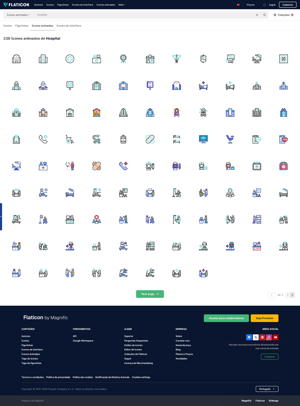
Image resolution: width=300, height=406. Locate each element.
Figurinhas (63, 4)
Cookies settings (141, 377)
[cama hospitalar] (203, 85)
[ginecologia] (230, 139)
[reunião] (123, 193)
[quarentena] (176, 139)
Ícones (50, 4)
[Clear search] (257, 15)
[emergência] (123, 166)
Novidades (181, 358)
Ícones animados (106, 4)
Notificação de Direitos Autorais (112, 377)
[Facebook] (249, 337)
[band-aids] (150, 139)
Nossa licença (183, 345)
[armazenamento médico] (257, 219)
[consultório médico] (70, 246)
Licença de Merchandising (138, 363)
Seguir (127, 358)
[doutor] (203, 166)
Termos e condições (33, 377)
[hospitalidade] (176, 112)
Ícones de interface (82, 4)
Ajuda (128, 329)
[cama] (257, 59)
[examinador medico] (203, 193)
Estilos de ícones (133, 345)
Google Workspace (83, 340)
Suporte (128, 336)
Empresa (181, 329)
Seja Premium (264, 318)
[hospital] (16, 59)
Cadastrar (287, 4)
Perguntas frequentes (136, 340)
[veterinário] (150, 59)
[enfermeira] (150, 166)
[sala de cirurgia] (70, 193)
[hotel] (283, 59)
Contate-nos (183, 340)
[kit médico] (257, 166)
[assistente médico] (230, 193)
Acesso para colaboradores (226, 318)
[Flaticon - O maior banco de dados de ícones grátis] (16, 5)
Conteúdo (28, 329)
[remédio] (70, 59)
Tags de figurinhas (31, 363)
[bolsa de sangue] (203, 59)
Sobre (179, 336)
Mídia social (270, 329)
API (75, 336)
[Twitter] (256, 337)
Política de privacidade (58, 377)
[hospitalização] (43, 193)
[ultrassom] (230, 59)
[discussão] (123, 219)
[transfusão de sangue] (123, 139)
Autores (38, 4)
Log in (272, 4)
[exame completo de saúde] (70, 166)
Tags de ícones (30, 358)
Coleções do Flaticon (135, 354)
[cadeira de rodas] (70, 139)
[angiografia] (203, 139)
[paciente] (176, 219)
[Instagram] (269, 337)
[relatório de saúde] (257, 139)
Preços (251, 4)
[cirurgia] (123, 273)
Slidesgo (273, 400)
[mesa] (203, 219)
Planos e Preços (184, 354)
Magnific (247, 400)
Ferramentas (81, 329)
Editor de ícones (133, 349)
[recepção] (96, 59)
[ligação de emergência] (43, 139)
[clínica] (70, 219)
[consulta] (16, 193)
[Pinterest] (262, 337)
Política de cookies (83, 377)
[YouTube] (275, 337)
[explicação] (150, 219)
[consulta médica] (70, 273)
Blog (178, 349)
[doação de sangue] (176, 273)
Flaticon (260, 400)
